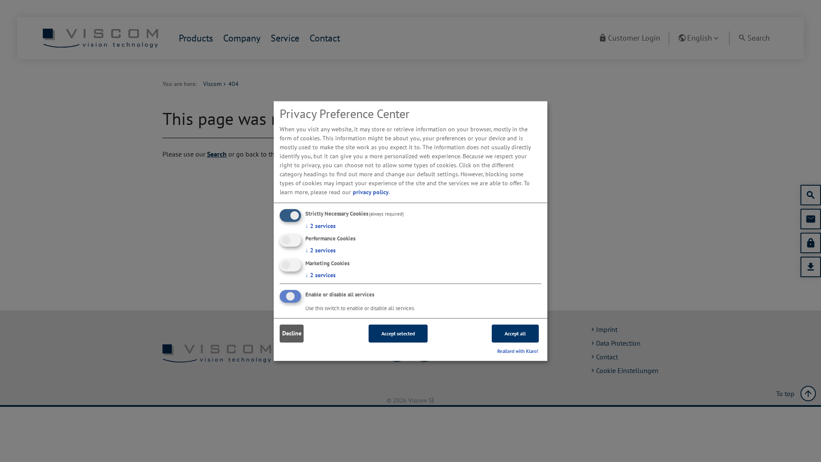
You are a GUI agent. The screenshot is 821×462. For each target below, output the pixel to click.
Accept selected (398, 333)
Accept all (515, 333)
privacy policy (371, 191)
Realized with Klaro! (517, 351)
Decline (291, 333)
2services (320, 225)
